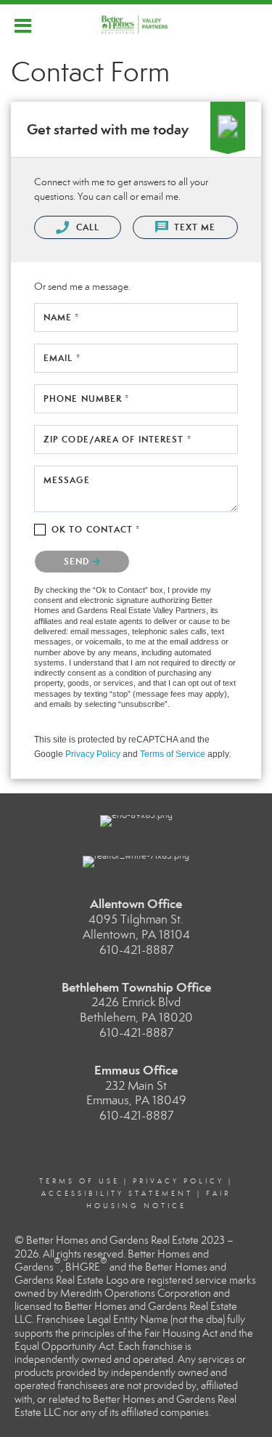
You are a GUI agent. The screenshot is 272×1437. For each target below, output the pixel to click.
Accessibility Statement (117, 1193)
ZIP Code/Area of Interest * (117, 439)
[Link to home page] (136, 24)
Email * (62, 357)
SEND (78, 561)
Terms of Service (172, 754)
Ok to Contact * (96, 529)
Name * (62, 317)
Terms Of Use (79, 1181)
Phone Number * (86, 398)
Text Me (193, 227)
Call (86, 227)
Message (67, 479)
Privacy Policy (92, 754)
